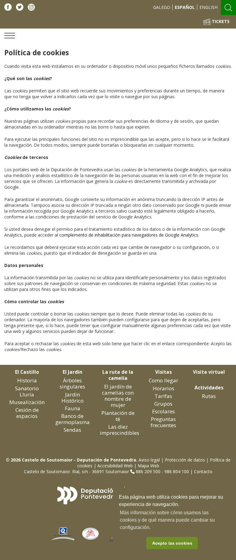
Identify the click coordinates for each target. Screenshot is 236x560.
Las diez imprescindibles (119, 429)
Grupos (163, 403)
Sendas (72, 429)
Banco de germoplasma (72, 419)
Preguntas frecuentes (163, 422)
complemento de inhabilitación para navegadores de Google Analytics (128, 235)
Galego (161, 7)
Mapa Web (148, 466)
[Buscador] (228, 7)
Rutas (209, 396)
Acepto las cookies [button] (172, 543)
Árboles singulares (72, 383)
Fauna (72, 408)
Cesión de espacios (27, 412)
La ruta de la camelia (117, 375)
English (208, 7)
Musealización (27, 402)
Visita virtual (209, 372)
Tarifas (163, 396)
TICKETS (220, 21)
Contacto (203, 471)
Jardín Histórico (72, 397)
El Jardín (72, 372)
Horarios (163, 388)
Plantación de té (118, 416)
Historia (27, 380)
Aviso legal (149, 460)
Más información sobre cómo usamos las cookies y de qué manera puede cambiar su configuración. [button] (167, 520)
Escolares (163, 411)
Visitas (163, 372)
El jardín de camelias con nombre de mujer (118, 395)
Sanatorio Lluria (27, 391)
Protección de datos (185, 460)
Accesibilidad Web (115, 466)
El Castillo (27, 372)
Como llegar (163, 380)
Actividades (209, 387)
